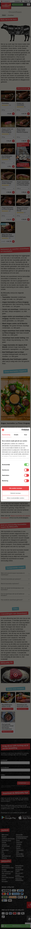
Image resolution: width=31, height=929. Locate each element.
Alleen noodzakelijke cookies (15, 498)
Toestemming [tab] (6, 434)
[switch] (26, 470)
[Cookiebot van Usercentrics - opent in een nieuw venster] (22, 430)
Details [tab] (16, 434)
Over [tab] (25, 434)
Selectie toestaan (15, 493)
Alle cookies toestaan (15, 488)
